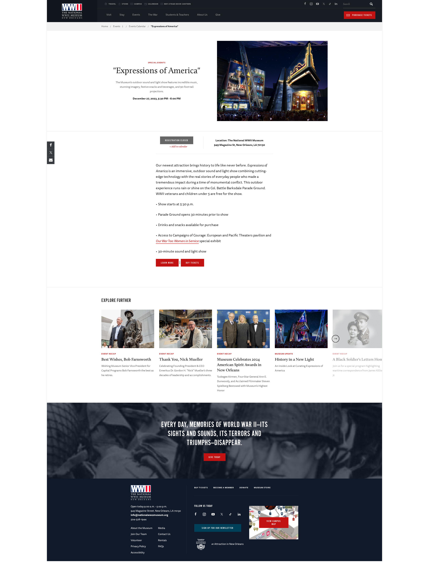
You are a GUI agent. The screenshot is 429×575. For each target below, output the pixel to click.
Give (218, 15)
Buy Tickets (192, 262)
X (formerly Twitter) (323, 4)
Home (104, 26)
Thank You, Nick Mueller (181, 359)
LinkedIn (336, 4)
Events (136, 15)
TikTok (329, 4)
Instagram (311, 4)
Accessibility (137, 552)
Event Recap (108, 353)
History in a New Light (294, 359)
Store (125, 4)
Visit (108, 15)
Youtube (317, 4)
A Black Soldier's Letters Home (359, 359)
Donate (243, 487)
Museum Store (262, 487)
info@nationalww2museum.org (149, 515)
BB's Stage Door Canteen (177, 4)
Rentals (162, 540)
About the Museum (141, 528)
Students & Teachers (177, 15)
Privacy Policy (138, 546)
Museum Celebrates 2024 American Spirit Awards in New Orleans (239, 364)
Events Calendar (137, 26)
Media (161, 528)
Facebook (305, 4)
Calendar (153, 4)
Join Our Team (139, 534)
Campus (138, 4)
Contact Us (164, 534)
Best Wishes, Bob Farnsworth (126, 359)
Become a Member (223, 487)
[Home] (72, 11)
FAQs (161, 546)
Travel (112, 4)
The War (153, 15)
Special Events (156, 62)
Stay (121, 15)
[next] (335, 338)
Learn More (167, 262)
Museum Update (284, 353)
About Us (202, 15)
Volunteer (136, 540)
